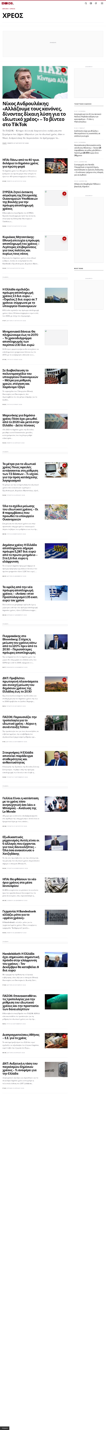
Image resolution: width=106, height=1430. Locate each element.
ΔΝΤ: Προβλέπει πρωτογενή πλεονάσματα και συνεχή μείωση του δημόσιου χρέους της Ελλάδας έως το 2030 (20, 684)
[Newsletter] (91, 3)
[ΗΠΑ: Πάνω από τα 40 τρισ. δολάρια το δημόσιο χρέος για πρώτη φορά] (56, 170)
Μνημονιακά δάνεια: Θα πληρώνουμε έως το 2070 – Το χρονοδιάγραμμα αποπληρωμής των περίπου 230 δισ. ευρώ (20, 338)
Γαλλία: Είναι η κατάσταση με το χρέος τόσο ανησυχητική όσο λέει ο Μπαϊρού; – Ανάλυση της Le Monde (20, 804)
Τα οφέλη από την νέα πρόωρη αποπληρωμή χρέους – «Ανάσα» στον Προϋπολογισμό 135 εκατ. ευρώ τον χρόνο (20, 593)
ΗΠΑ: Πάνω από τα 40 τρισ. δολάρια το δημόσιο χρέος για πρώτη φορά (20, 163)
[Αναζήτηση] (86, 3)
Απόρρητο (5, 1428)
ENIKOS (8, 3)
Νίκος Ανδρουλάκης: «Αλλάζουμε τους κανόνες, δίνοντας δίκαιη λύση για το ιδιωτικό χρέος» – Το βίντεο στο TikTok (34, 114)
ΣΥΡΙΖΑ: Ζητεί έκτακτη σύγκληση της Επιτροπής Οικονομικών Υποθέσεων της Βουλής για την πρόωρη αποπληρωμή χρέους (20, 200)
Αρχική (5, 9)
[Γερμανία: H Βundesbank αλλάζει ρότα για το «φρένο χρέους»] (56, 921)
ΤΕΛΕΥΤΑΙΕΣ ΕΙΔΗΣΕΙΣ (83, 104)
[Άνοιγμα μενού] (102, 3)
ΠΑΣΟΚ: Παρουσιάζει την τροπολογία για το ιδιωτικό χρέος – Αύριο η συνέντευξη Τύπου (19, 722)
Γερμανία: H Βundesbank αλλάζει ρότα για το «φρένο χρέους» (19, 915)
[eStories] (96, 3)
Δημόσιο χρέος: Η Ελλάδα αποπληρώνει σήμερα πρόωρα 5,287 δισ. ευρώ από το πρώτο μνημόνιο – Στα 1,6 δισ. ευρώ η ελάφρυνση (19, 553)
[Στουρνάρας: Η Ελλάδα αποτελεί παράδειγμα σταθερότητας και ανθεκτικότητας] (56, 764)
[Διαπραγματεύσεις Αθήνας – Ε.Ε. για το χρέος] (56, 1043)
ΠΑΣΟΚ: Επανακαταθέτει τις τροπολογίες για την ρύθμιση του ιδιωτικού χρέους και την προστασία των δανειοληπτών (20, 1002)
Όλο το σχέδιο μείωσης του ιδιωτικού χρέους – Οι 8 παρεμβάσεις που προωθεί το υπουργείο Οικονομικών (20, 512)
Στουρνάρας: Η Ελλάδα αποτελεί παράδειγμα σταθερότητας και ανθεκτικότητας (17, 757)
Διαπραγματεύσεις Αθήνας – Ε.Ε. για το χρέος (20, 1036)
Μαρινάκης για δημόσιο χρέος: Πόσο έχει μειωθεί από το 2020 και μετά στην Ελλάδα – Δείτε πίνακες (20, 420)
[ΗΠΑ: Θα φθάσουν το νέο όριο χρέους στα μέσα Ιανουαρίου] (56, 889)
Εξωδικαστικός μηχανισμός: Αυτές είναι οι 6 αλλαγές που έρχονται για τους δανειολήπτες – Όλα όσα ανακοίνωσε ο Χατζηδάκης (20, 845)
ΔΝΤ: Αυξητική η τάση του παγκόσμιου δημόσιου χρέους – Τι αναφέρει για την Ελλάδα (19, 1068)
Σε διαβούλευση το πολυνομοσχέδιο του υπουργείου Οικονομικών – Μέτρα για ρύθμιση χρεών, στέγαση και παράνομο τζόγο (20, 379)
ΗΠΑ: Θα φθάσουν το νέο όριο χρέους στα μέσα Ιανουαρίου (19, 882)
